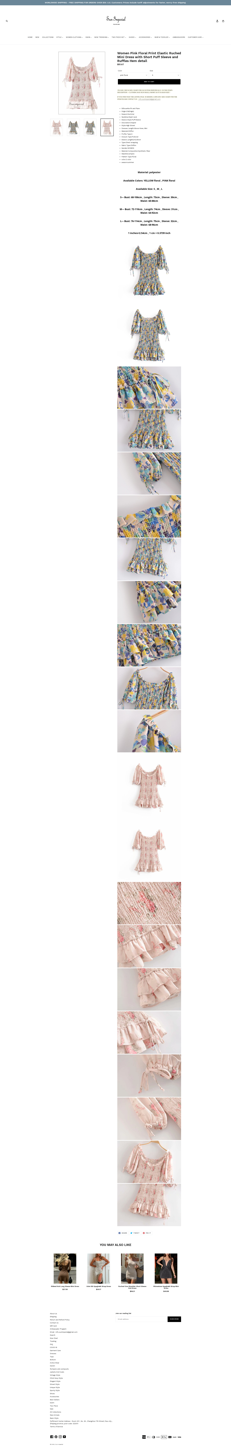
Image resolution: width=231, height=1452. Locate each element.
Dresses (53, 1353)
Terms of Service (56, 1427)
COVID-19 (53, 1347)
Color (120, 71)
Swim (52, 1403)
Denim (52, 1366)
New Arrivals (54, 1415)
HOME (30, 37)
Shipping (53, 1317)
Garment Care (55, 1350)
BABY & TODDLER (162, 37)
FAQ (51, 1344)
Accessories (54, 1396)
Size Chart (54, 1338)
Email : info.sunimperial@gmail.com (63, 1332)
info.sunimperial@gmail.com (149, 99)
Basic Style (54, 1418)
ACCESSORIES (145, 37)
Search (52, 1335)
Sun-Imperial (59, 1444)
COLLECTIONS (48, 37)
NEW (37, 37)
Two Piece (54, 1406)
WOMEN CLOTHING (74, 37)
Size (151, 71)
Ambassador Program (58, 1329)
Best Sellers (54, 1400)
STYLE (59, 37)
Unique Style (55, 1387)
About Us (53, 1314)
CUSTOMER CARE (195, 37)
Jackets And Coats (57, 1372)
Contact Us (54, 1323)
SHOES (132, 37)
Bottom (53, 1360)
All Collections (55, 1412)
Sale (51, 1409)
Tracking (53, 1341)
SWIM (88, 37)
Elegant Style (55, 1381)
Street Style (55, 1384)
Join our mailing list (123, 1313)
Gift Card (53, 1326)
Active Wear (54, 1363)
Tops (52, 1357)
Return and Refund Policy (60, 1320)
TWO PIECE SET (118, 37)
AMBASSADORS (179, 37)
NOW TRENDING (101, 37)
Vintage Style (55, 1375)
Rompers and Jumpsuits (59, 1369)
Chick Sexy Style (56, 1378)
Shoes (52, 1393)
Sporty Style (55, 1390)
